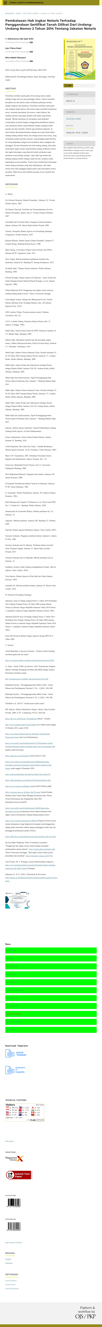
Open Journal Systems (13, 1243)
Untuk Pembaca (11, 1281)
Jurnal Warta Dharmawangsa (26, 2)
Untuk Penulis (10, 1285)
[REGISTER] (20, 1179)
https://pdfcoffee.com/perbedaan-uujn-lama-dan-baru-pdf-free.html (30, 837)
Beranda (9, 13)
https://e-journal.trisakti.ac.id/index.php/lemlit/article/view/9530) (29, 660)
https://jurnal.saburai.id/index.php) (42, 849)
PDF (69, 86)
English (8, 1259)
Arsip (18, 13)
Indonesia (8, 1263)
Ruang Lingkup (12, 966)
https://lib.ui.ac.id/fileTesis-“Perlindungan (21, 719)
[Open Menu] (5, 2)
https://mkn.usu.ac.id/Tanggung (17, 756)
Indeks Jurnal (11, 1030)
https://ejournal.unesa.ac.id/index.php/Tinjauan (23, 792)
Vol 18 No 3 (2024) (31, 13)
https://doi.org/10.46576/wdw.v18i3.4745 (28, 70)
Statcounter (9, 1141)
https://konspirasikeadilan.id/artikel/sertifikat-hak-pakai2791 (27, 774)
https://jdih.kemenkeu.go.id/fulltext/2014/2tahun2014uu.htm (28, 780)
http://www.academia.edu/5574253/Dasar (20, 725)
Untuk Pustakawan (12, 1289)
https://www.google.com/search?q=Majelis (21, 821)
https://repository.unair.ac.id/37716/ (39, 856)
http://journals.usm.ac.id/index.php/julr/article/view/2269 (26, 679)
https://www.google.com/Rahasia (17, 786)
